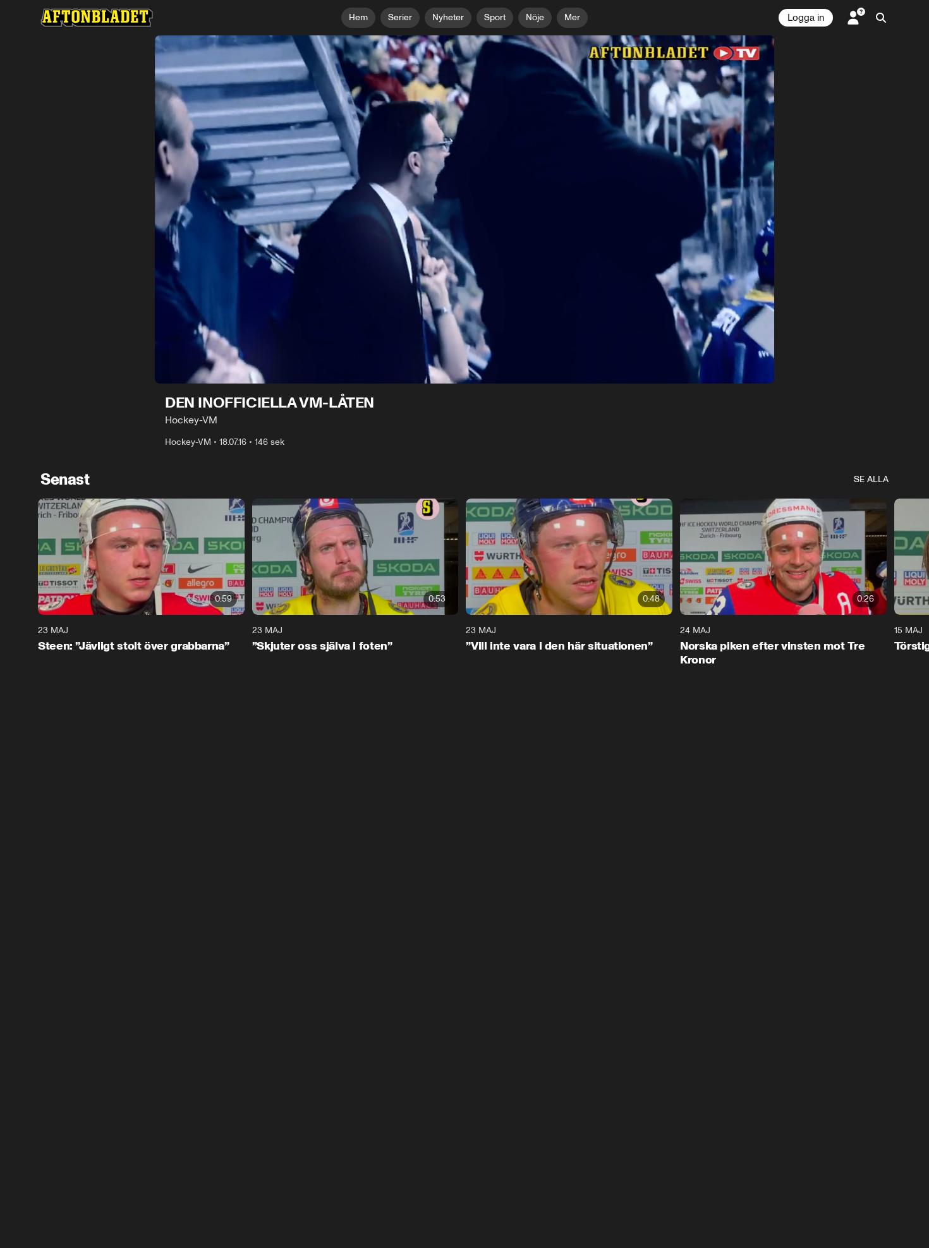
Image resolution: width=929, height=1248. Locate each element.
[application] (464, 209)
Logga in (805, 17)
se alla (871, 479)
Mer (572, 17)
